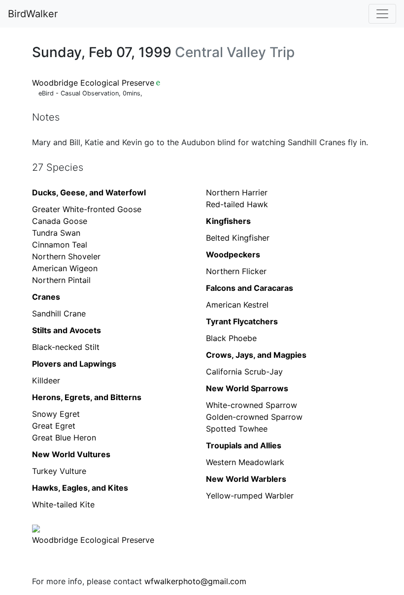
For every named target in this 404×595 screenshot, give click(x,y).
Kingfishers (228, 221)
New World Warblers (246, 479)
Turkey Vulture (59, 471)
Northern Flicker (236, 271)
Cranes (46, 297)
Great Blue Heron (64, 437)
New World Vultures (71, 454)
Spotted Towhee (237, 429)
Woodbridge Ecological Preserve (93, 83)
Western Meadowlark (245, 462)
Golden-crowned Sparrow (254, 417)
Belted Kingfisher (237, 238)
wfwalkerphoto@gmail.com (195, 581)
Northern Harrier (237, 192)
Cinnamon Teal (59, 245)
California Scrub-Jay (244, 371)
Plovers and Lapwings (74, 364)
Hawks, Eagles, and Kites (80, 488)
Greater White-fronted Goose (86, 209)
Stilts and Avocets (66, 330)
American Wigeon (65, 268)
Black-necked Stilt (66, 347)
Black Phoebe (231, 338)
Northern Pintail (61, 280)
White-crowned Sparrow (251, 405)
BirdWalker (33, 14)
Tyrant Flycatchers (242, 321)
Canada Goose (59, 221)
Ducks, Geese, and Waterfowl (89, 192)
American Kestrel (237, 305)
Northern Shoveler (66, 256)
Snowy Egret (56, 414)
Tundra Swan (56, 233)
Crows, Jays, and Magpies (256, 355)
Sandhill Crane (59, 313)
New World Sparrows (247, 388)
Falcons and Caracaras (249, 288)
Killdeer (46, 380)
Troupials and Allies (243, 445)
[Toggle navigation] (382, 14)
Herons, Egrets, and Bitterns (86, 397)
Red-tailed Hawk (237, 204)
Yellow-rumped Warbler (250, 496)
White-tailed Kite (63, 504)
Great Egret (53, 426)
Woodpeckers (233, 254)
